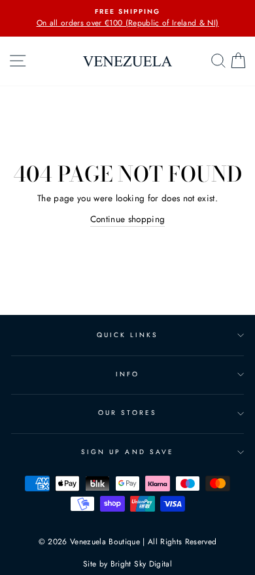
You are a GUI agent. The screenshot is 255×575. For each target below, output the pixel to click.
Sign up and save (127, 452)
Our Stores (127, 413)
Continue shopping (127, 218)
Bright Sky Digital (141, 564)
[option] (127, 18)
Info (127, 374)
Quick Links (128, 335)
